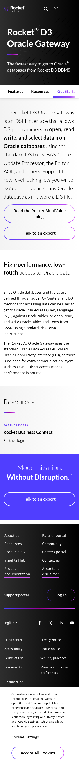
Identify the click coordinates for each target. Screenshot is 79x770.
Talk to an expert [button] (40, 233)
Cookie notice (50, 649)
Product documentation (17, 571)
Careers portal (54, 551)
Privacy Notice (50, 640)
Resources (13, 543)
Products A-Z (15, 551)
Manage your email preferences (54, 670)
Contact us (51, 560)
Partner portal (54, 535)
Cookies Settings (25, 737)
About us (11, 535)
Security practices (53, 658)
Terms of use (13, 658)
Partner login (14, 440)
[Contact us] (56, 9)
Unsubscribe (13, 682)
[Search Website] (45, 9)
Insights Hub (14, 560)
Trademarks (13, 667)
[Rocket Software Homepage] (14, 9)
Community (51, 543)
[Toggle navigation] (67, 9)
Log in (61, 595)
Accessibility (13, 649)
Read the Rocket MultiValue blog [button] (40, 213)
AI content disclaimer (50, 571)
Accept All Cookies (38, 753)
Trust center (13, 640)
